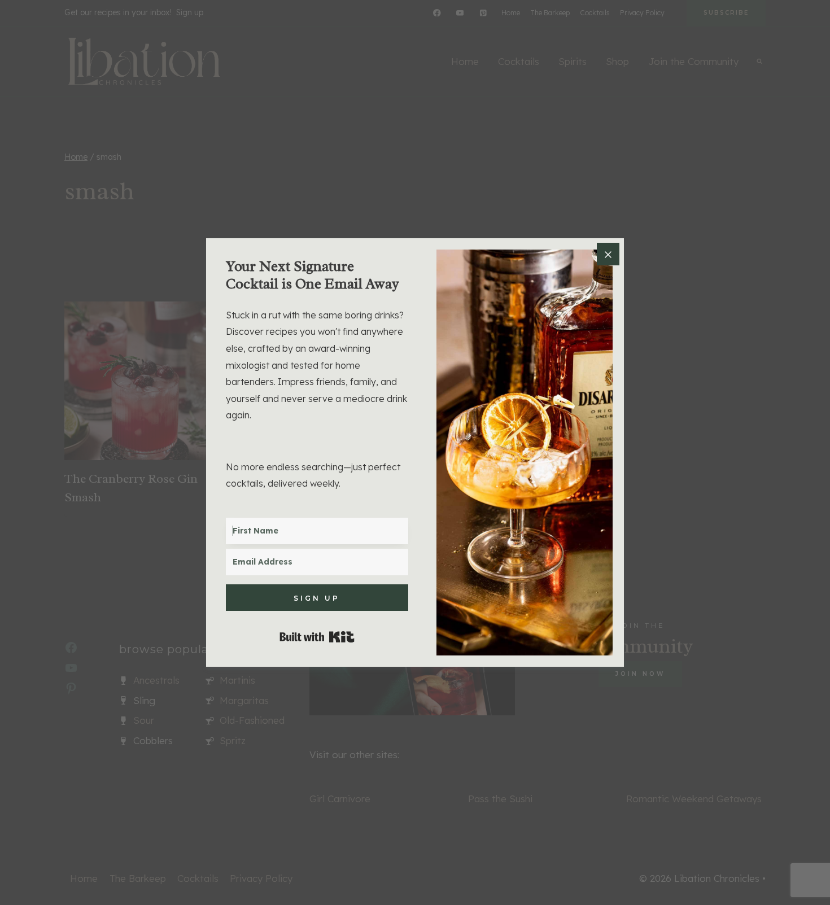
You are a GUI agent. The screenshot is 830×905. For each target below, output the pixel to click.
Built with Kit (317, 637)
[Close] (608, 254)
